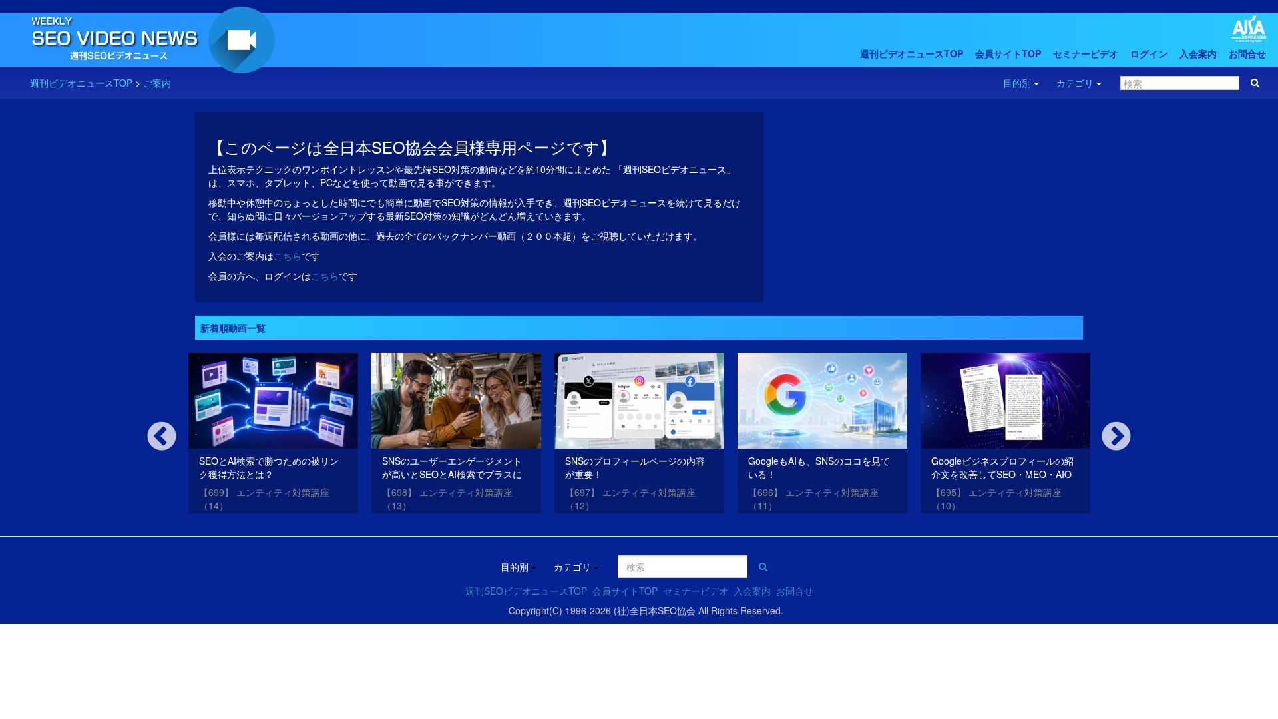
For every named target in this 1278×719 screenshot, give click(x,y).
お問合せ (1247, 53)
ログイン (1149, 53)
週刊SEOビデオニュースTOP (526, 590)
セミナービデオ (1085, 53)
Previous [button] (161, 437)
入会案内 (1198, 53)
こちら (288, 255)
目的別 (1017, 82)
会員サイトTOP (1008, 53)
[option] (273, 436)
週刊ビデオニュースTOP (911, 53)
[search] (1255, 83)
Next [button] (1116, 437)
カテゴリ (1075, 82)
